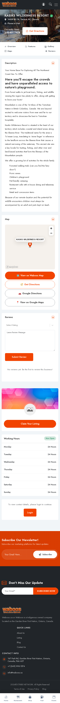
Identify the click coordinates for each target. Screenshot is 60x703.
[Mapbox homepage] (12, 267)
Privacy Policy (33, 689)
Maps (10, 51)
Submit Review (19, 357)
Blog (19, 642)
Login (30, 512)
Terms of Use (19, 689)
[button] (50, 4)
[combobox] (6, 325)
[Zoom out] (51, 233)
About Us (21, 633)
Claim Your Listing (30, 423)
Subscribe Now (46, 591)
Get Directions (36, 31)
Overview (12, 46)
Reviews (51, 51)
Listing (19, 637)
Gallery (51, 46)
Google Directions (30, 293)
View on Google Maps (30, 302)
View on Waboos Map (30, 275)
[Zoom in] (51, 228)
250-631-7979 (12, 32)
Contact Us (21, 647)
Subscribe (47, 554)
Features (31, 46)
